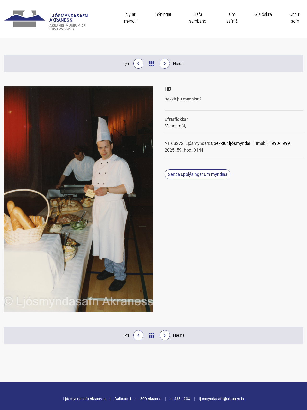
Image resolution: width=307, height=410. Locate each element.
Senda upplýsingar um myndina (197, 174)
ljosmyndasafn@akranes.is (221, 399)
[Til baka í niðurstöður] (151, 64)
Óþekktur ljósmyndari (231, 143)
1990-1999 (279, 143)
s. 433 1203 (180, 399)
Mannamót (175, 125)
